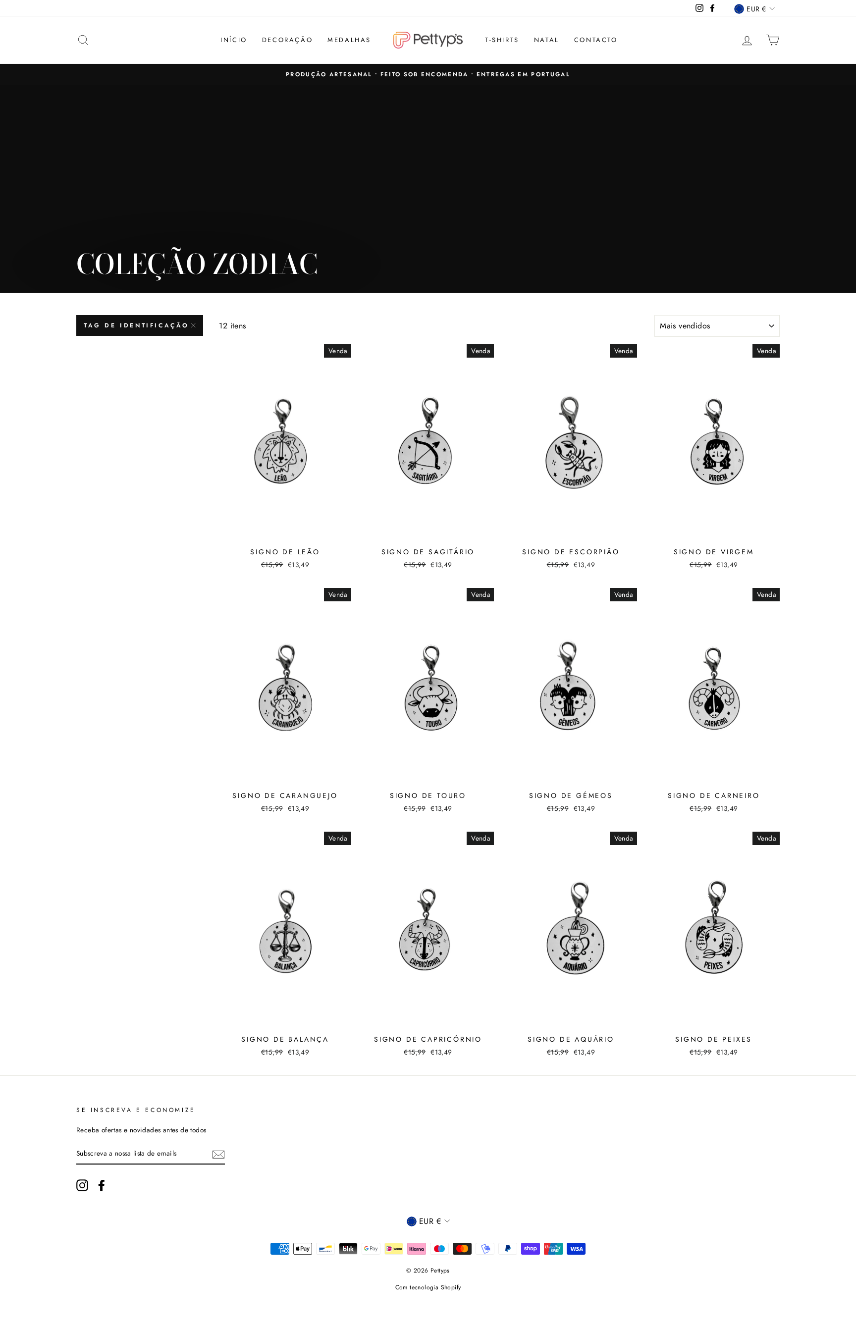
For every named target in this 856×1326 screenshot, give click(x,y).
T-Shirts (502, 40)
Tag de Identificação (136, 325)
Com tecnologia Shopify (428, 1287)
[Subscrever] (218, 1153)
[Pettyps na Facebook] (101, 1185)
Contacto (596, 40)
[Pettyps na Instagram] (82, 1185)
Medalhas (349, 40)
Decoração (287, 40)
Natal (546, 40)
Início (233, 40)
